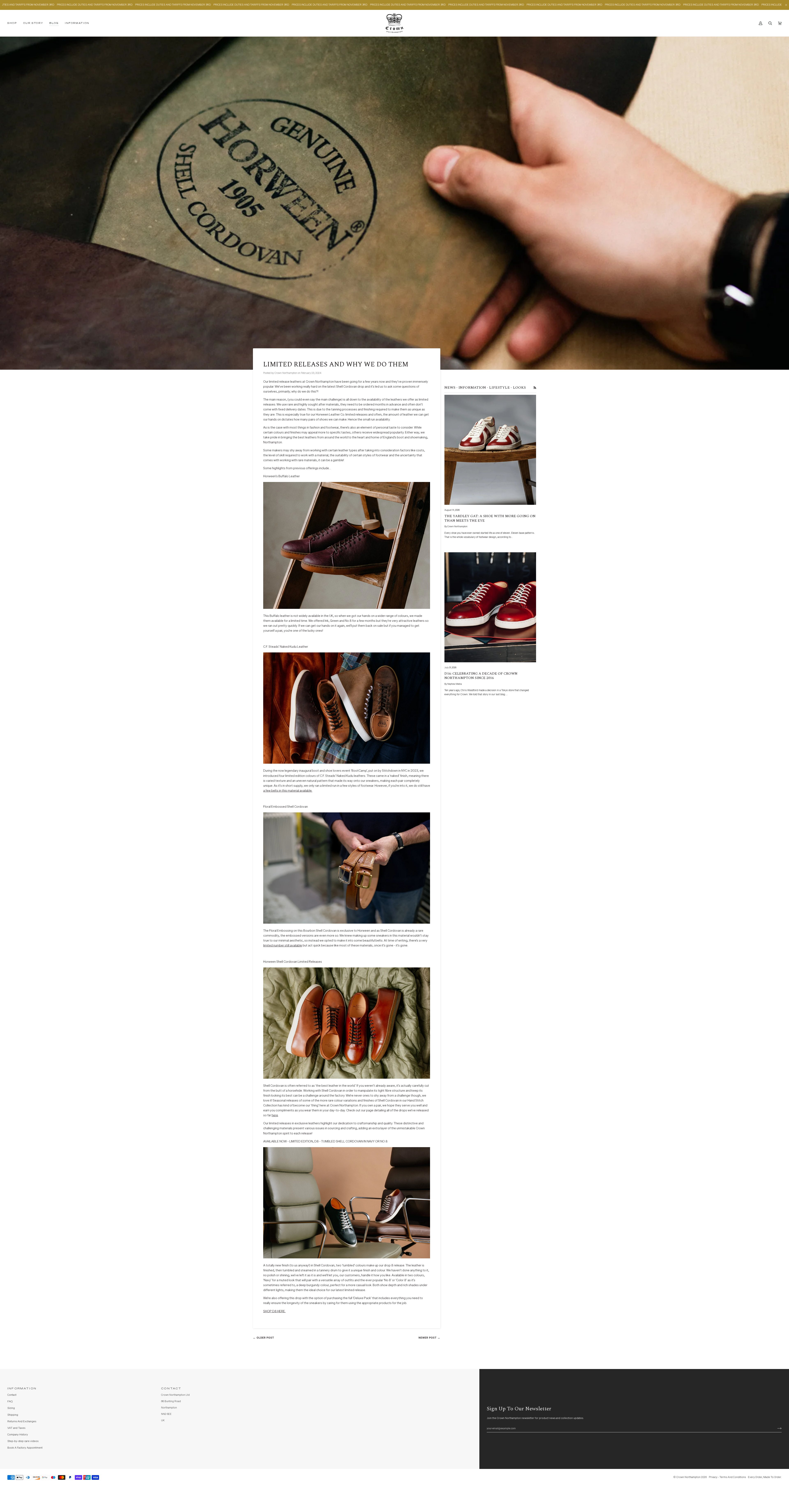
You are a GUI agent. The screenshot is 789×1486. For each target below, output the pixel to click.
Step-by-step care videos (22, 1441)
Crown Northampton (688, 1477)
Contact (11, 1395)
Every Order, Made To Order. (765, 1477)
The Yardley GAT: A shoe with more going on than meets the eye (489, 518)
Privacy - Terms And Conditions (727, 1477)
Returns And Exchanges (21, 1421)
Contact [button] (171, 1388)
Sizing (11, 1408)
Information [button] (22, 1388)
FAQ (10, 1401)
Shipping (12, 1415)
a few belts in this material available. (287, 790)
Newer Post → (429, 1337)
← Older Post (263, 1337)
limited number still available (282, 945)
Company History (17, 1434)
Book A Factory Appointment (25, 1448)
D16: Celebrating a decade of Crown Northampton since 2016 (480, 676)
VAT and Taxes (16, 1428)
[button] (13, 23)
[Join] (776, 1428)
